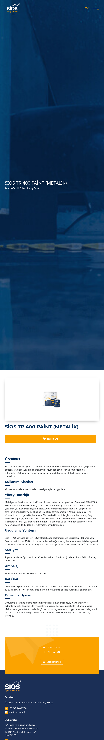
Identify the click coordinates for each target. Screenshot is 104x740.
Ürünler (21, 188)
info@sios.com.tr (17, 712)
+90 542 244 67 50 (18, 708)
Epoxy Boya (33, 188)
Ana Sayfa (10, 188)
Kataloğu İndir (53, 661)
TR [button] (84, 8)
